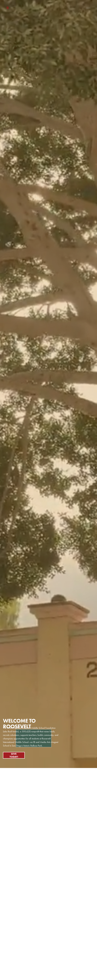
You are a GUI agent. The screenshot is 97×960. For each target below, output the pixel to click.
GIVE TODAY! (14, 755)
